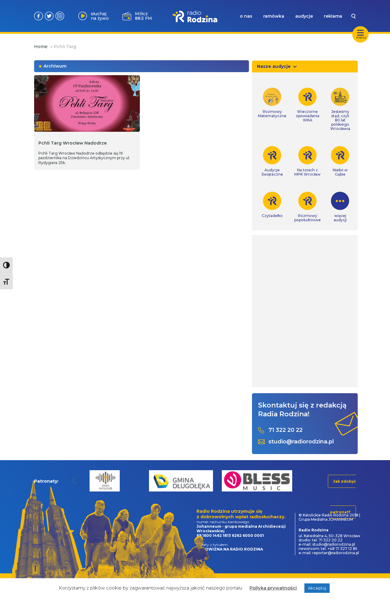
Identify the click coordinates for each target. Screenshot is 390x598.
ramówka (273, 16)
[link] (272, 103)
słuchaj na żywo (100, 16)
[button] (74, 481)
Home (41, 46)
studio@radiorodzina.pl (301, 442)
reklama (333, 16)
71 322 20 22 (285, 430)
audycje (304, 16)
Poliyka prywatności (273, 588)
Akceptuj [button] (317, 588)
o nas (246, 16)
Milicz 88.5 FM (143, 16)
